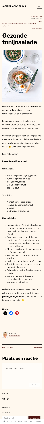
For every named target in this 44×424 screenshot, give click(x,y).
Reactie (34, 385)
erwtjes (4, 23)
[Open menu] (39, 6)
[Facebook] (3, 398)
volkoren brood (7, 26)
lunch (40, 21)
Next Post (38, 348)
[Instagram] (8, 398)
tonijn (25, 23)
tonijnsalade (32, 23)
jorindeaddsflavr (14, 335)
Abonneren (34, 418)
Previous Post (7, 348)
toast (21, 23)
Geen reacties (37, 28)
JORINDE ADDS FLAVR (14, 6)
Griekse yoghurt (13, 23)
